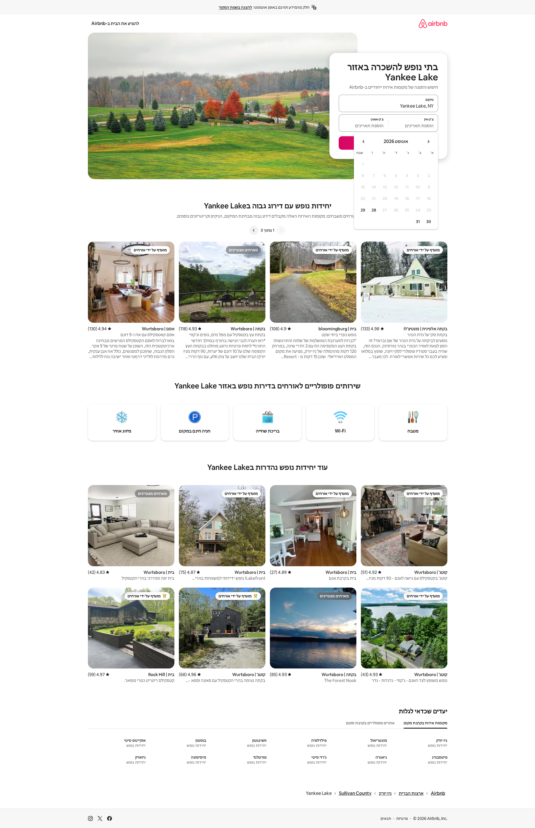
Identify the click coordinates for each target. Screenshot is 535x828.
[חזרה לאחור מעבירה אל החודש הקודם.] (428, 141)
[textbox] (413, 125)
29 (363, 210)
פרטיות (402, 818)
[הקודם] (281, 230)
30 (428, 221)
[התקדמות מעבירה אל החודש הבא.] (363, 141)
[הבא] (253, 230)
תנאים (386, 818)
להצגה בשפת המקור (235, 7)
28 (374, 210)
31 (418, 221)
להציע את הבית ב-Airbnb (115, 23)
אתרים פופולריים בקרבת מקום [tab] (370, 722)
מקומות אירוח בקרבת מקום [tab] (425, 722)
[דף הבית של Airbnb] (433, 23)
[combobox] (388, 106)
